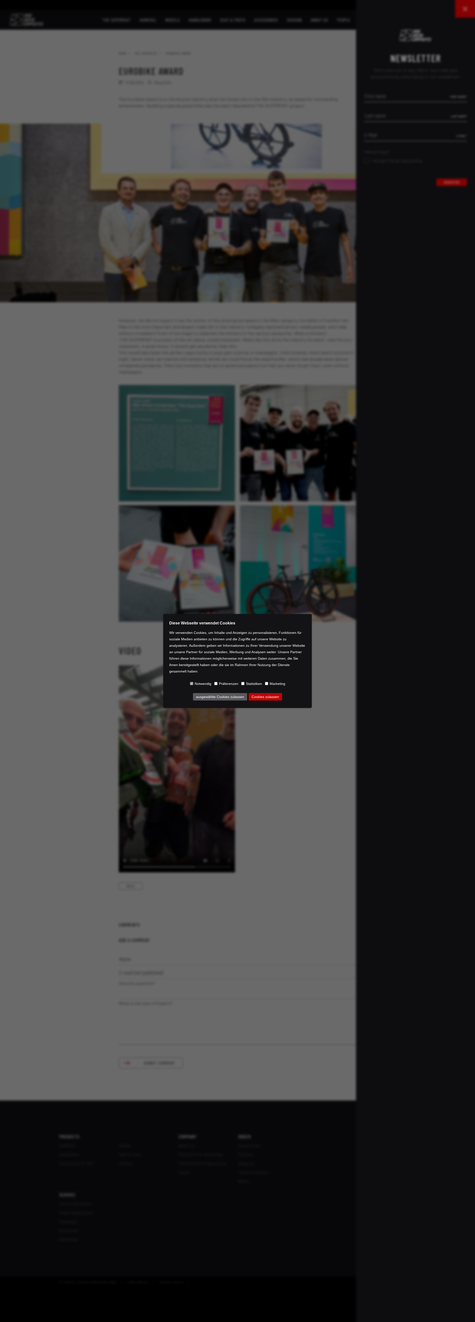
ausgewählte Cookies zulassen (220, 697)
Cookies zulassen (265, 697)
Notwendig (203, 684)
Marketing (277, 684)
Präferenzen (228, 684)
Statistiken (254, 684)
